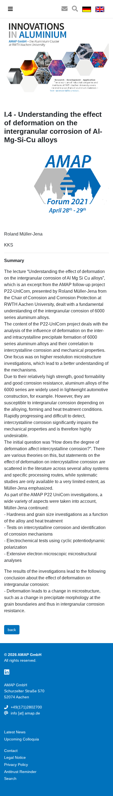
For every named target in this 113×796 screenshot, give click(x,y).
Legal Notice (15, 757)
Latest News (15, 732)
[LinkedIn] (6, 672)
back (12, 629)
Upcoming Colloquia (21, 739)
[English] (99, 9)
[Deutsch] (86, 9)
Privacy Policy (16, 764)
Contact (11, 750)
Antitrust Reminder (20, 771)
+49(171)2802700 (26, 707)
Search (10, 778)
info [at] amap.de (25, 713)
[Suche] (75, 9)
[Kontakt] (64, 9)
